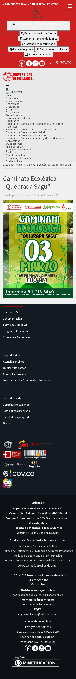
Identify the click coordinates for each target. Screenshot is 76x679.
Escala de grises (23, 49)
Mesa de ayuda (12, 398)
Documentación (12, 318)
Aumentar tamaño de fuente (39, 38)
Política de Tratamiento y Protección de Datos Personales (38, 551)
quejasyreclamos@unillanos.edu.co (38, 614)
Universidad (14, 142)
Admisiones (14, 99)
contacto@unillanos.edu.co (38, 604)
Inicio (9, 95)
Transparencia (19, 148)
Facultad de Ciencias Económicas (26, 135)
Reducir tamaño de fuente (40, 33)
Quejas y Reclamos (15, 368)
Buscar (49, 62)
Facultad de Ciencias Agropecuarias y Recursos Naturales (35, 125)
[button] (36, 11)
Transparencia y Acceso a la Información (27, 380)
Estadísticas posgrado (16, 417)
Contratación (11, 312)
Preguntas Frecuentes (16, 331)
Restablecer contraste (53, 49)
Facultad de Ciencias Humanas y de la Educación (35, 138)
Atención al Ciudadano (16, 337)
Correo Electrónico (15, 374)
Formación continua (18, 118)
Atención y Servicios (18, 159)
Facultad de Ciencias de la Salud (25, 132)
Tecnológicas (14, 115)
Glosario (8, 423)
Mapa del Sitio (12, 355)
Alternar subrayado (40, 54)
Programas (12, 105)
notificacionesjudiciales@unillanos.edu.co (38, 595)
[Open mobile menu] (7, 86)
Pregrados (12, 109)
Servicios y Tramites (15, 324)
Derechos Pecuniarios (16, 404)
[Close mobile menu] (7, 89)
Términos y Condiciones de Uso (38, 546)
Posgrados (12, 112)
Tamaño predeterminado (40, 44)
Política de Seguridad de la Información (38, 555)
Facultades (12, 121)
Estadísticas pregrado (16, 411)
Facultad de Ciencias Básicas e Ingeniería (31, 129)
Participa (16, 153)
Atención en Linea (13, 361)
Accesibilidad (36, 17)
